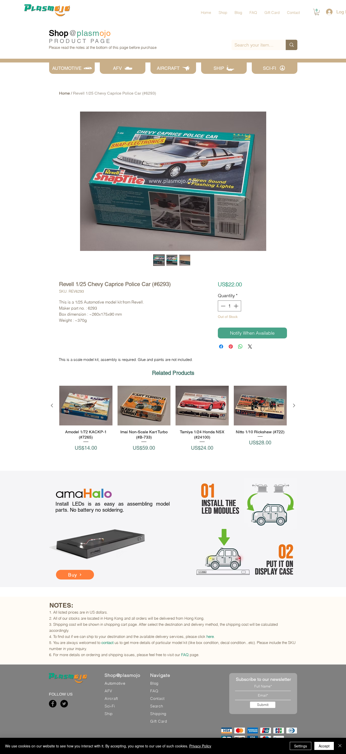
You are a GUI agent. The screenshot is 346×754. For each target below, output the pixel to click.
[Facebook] (52, 703)
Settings (300, 745)
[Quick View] (85, 405)
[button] (317, 12)
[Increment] (236, 306)
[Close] (340, 746)
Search (156, 706)
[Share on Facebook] (221, 346)
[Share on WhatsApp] (240, 346)
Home (64, 93)
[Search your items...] (291, 45)
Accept (324, 745)
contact (107, 642)
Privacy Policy (200, 745)
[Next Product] (294, 405)
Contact (157, 698)
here (210, 636)
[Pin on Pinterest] (231, 346)
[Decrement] (222, 306)
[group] (173, 421)
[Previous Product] (52, 405)
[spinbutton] (229, 306)
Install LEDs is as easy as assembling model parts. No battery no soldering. (112, 507)
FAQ (185, 654)
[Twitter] (64, 703)
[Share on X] (250, 346)
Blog (154, 683)
